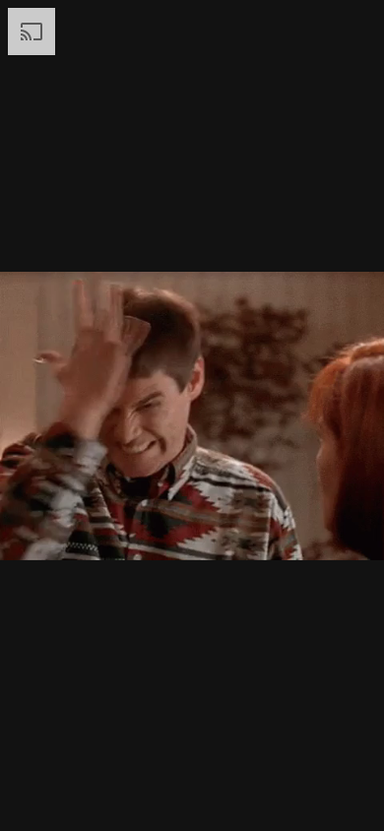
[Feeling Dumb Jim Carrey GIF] (192, 415)
